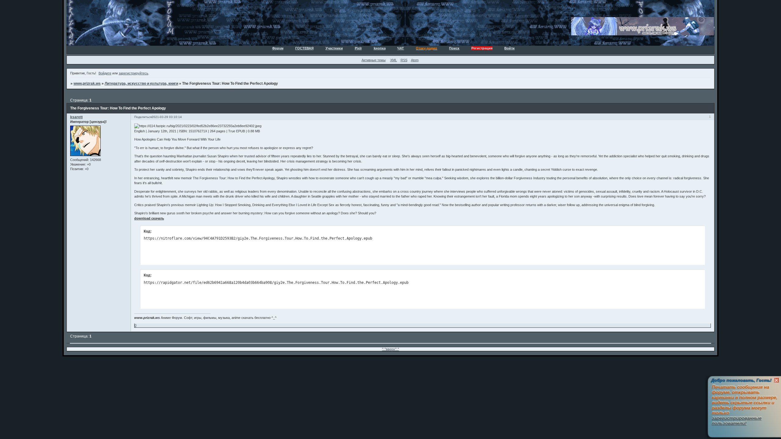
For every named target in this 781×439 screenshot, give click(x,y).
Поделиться (143, 117)
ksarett (76, 117)
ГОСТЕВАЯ (304, 48)
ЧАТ (400, 48)
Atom (415, 60)
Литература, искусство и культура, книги (141, 83)
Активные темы (374, 60)
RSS (404, 60)
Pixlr (358, 48)
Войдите (105, 73)
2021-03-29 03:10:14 (167, 117)
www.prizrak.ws (87, 83)
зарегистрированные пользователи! (736, 421)
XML (393, 60)
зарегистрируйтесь (133, 73)
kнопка (380, 48)
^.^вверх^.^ (390, 349)
